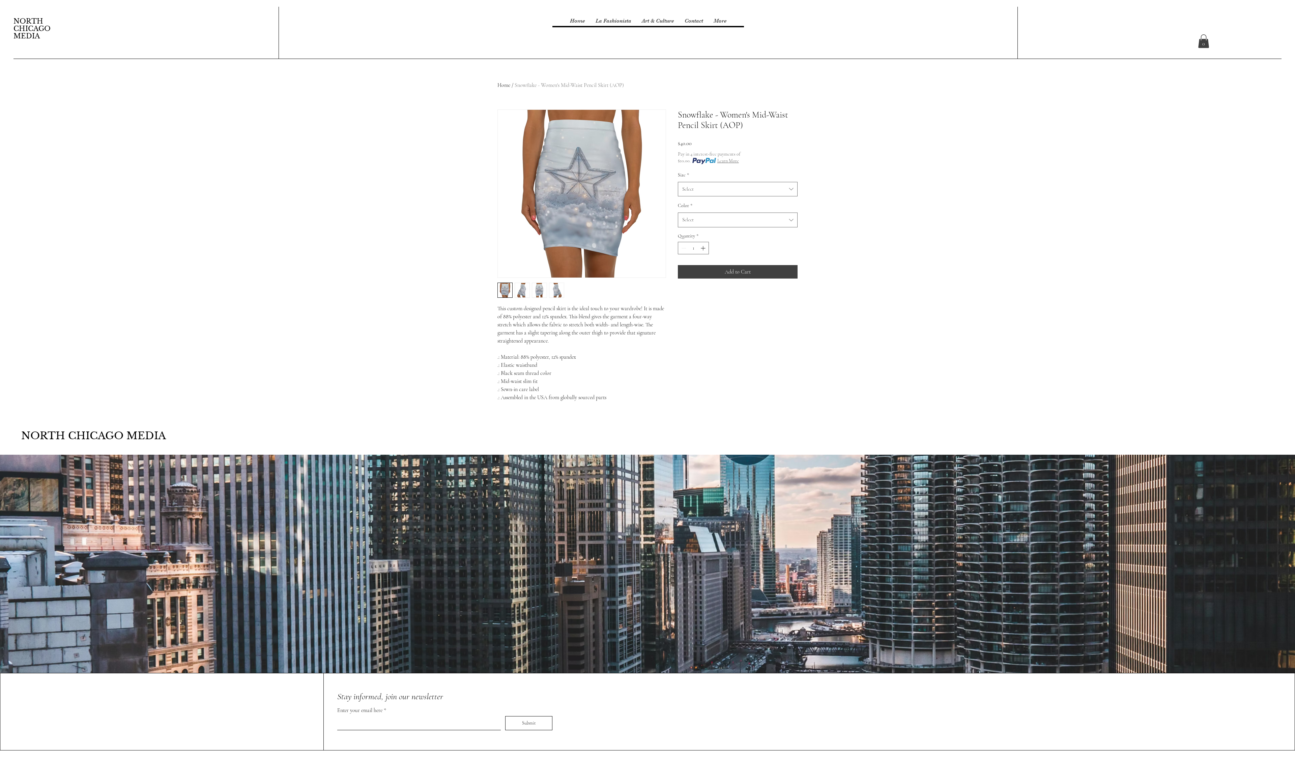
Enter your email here (360, 710)
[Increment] (703, 248)
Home (503, 85)
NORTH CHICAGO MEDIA (32, 28)
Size (683, 175)
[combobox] (738, 189)
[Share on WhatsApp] (708, 297)
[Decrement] (683, 248)
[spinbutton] (693, 248)
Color (685, 205)
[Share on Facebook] (682, 297)
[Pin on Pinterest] (695, 297)
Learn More (728, 161)
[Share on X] (721, 297)
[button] (1203, 41)
